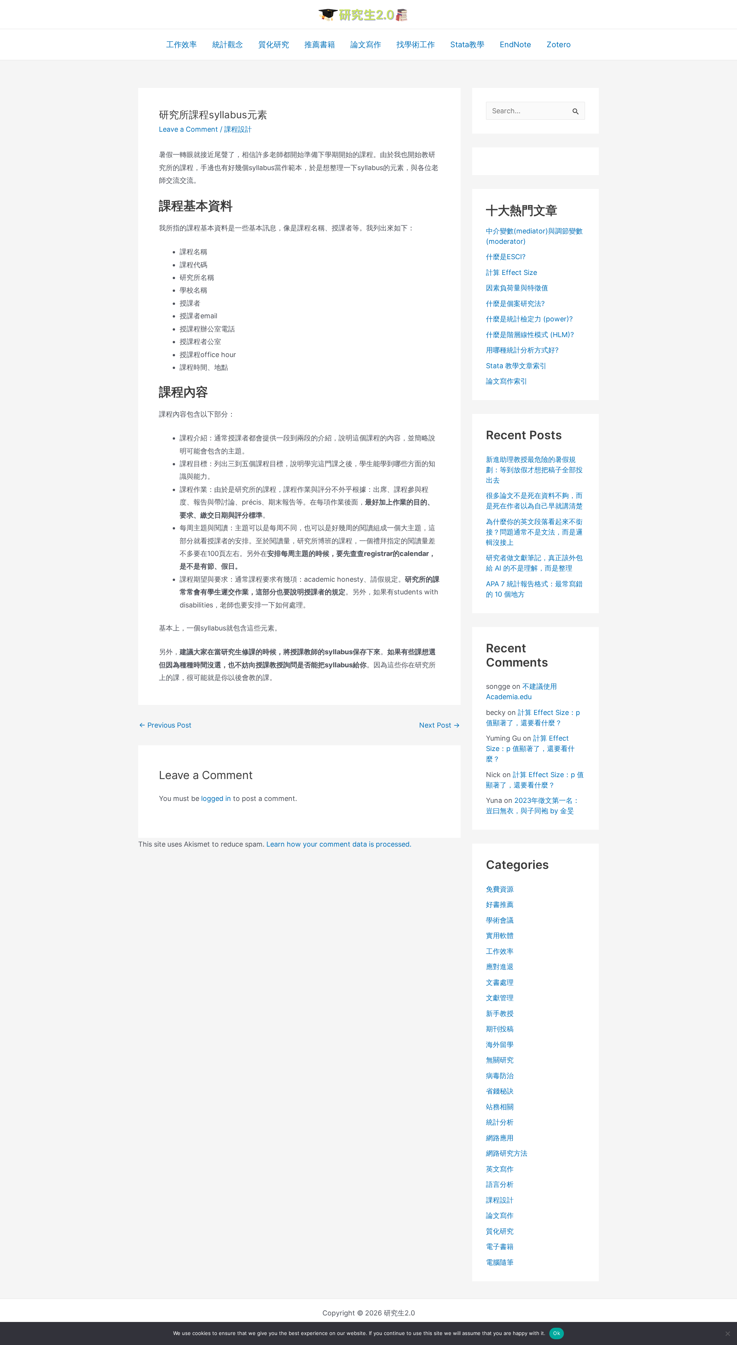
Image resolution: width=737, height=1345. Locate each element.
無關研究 (500, 1060)
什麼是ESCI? (505, 257)
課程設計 (238, 129)
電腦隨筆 (500, 1262)
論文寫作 (500, 1215)
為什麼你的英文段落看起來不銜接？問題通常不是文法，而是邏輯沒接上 (534, 532)
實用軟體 (500, 935)
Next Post (439, 725)
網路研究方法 (506, 1153)
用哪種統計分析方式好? (522, 350)
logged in (216, 798)
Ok (556, 1333)
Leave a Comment (188, 129)
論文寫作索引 (506, 381)
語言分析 (500, 1184)
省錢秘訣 (500, 1091)
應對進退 (500, 967)
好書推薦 (500, 904)
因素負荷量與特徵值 (517, 288)
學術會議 (500, 920)
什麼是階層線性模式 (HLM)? (530, 335)
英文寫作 (500, 1169)
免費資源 (500, 889)
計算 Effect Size (511, 272)
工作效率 (500, 951)
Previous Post (165, 725)
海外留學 (500, 1045)
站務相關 (500, 1107)
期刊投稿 (500, 1029)
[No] (727, 1333)
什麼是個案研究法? (515, 303)
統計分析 (500, 1122)
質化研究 (500, 1231)
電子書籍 (500, 1246)
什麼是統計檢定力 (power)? (529, 319)
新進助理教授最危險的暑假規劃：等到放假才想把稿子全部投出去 (534, 469)
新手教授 (500, 1013)
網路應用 (500, 1138)
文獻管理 (500, 998)
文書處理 (500, 982)
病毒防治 (500, 1076)
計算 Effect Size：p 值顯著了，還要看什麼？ (530, 748)
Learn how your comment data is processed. (338, 844)
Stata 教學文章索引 (516, 366)
